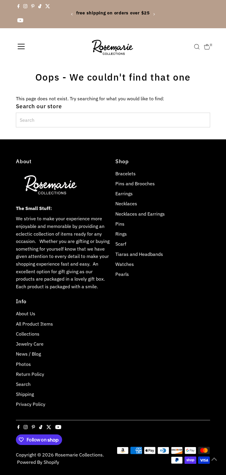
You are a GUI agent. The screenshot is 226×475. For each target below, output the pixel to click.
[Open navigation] (21, 46)
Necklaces (126, 203)
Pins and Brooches (135, 183)
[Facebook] (18, 7)
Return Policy (30, 374)
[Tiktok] (40, 7)
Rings (121, 234)
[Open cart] (207, 46)
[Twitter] (47, 7)
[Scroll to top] (214, 459)
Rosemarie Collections (79, 455)
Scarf (120, 244)
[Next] (153, 14)
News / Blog (28, 354)
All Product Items (34, 324)
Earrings (124, 193)
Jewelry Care (30, 344)
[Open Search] (197, 46)
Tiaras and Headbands (139, 254)
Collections (27, 334)
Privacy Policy (30, 404)
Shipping (25, 394)
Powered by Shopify (38, 462)
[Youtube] (20, 21)
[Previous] (72, 14)
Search (23, 384)
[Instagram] (25, 7)
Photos (23, 364)
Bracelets (125, 173)
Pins (119, 224)
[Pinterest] (33, 7)
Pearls (122, 274)
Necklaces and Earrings (140, 214)
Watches (124, 264)
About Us (25, 313)
